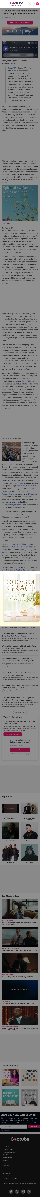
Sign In (31, 4)
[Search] (37, 3)
